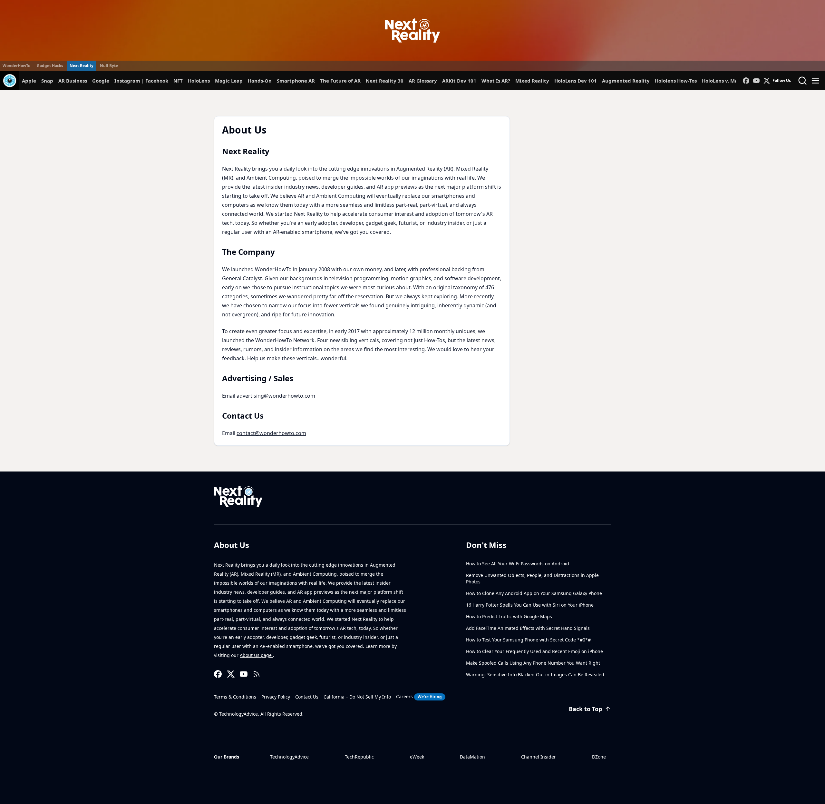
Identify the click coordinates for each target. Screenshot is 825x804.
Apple (29, 80)
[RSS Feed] (256, 674)
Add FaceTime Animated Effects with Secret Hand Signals (528, 628)
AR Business (72, 80)
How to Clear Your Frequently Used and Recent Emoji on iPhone (534, 651)
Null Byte (109, 65)
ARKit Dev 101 (459, 80)
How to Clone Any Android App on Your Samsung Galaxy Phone (534, 593)
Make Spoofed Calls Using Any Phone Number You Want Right (533, 663)
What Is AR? (495, 80)
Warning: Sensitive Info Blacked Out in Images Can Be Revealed (535, 674)
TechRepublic (359, 757)
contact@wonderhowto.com (271, 433)
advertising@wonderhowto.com (276, 395)
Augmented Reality (626, 80)
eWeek (417, 757)
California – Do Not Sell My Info (357, 697)
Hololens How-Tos (676, 80)
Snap (47, 80)
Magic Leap (229, 80)
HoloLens (199, 80)
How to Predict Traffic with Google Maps (509, 616)
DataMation (472, 757)
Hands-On (260, 80)
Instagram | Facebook (141, 80)
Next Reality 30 (384, 80)
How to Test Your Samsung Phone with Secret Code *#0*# (528, 640)
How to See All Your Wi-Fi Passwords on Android (517, 564)
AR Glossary (423, 80)
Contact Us (306, 697)
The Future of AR (340, 80)
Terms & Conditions (235, 697)
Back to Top (585, 709)
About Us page (256, 655)
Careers (419, 696)
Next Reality (81, 65)
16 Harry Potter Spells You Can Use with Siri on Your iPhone (530, 605)
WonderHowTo (16, 65)
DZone (599, 757)
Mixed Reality (532, 80)
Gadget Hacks (50, 65)
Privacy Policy (275, 697)
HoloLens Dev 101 (575, 80)
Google (100, 80)
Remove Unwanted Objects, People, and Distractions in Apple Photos (532, 578)
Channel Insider (538, 757)
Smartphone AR (296, 80)
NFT (178, 80)
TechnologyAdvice (289, 757)
